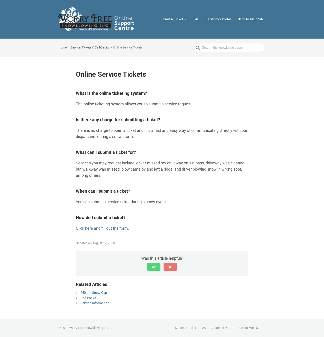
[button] (153, 267)
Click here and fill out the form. (102, 228)
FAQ (196, 19)
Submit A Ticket (171, 19)
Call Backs (88, 298)
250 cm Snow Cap (93, 293)
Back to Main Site (251, 19)
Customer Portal (219, 19)
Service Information (94, 303)
